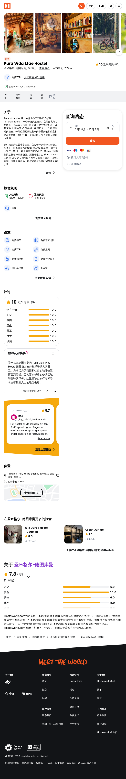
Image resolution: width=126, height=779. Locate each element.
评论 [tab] (42, 96)
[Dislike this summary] (55, 391)
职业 (99, 698)
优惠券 (39, 763)
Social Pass (76, 681)
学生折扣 (74, 723)
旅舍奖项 (74, 706)
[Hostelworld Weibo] (7, 681)
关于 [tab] (5, 96)
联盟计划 (101, 723)
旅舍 (7, 59)
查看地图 (44, 68)
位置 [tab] (31, 96)
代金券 (48, 763)
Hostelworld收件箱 (107, 732)
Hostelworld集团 (106, 681)
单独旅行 (74, 715)
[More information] (53, 353)
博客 (72, 689)
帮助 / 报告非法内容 (52, 723)
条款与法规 (27, 763)
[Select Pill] (81, 6)
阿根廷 (32, 68)
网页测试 (59, 763)
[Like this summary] (47, 391)
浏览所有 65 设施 (34, 77)
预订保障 (74, 698)
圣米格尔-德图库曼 (15, 68)
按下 (99, 689)
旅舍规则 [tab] (18, 96)
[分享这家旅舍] (119, 52)
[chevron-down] (28, 577)
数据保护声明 (12, 763)
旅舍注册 (101, 715)
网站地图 (71, 763)
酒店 (44, 689)
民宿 (44, 698)
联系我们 (46, 715)
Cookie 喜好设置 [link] (87, 763)
